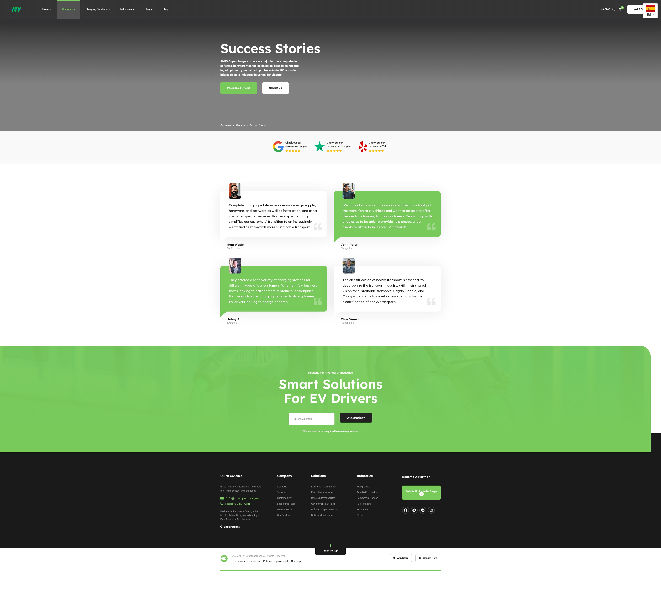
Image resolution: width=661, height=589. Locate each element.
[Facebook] (405, 510)
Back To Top (330, 550)
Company (284, 476)
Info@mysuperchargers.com (246, 498)
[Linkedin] (422, 510)
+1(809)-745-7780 (237, 504)
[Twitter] (414, 510)
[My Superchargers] (16, 9)
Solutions (318, 476)
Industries (365, 476)
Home (227, 125)
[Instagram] (431, 510)
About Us (240, 125)
